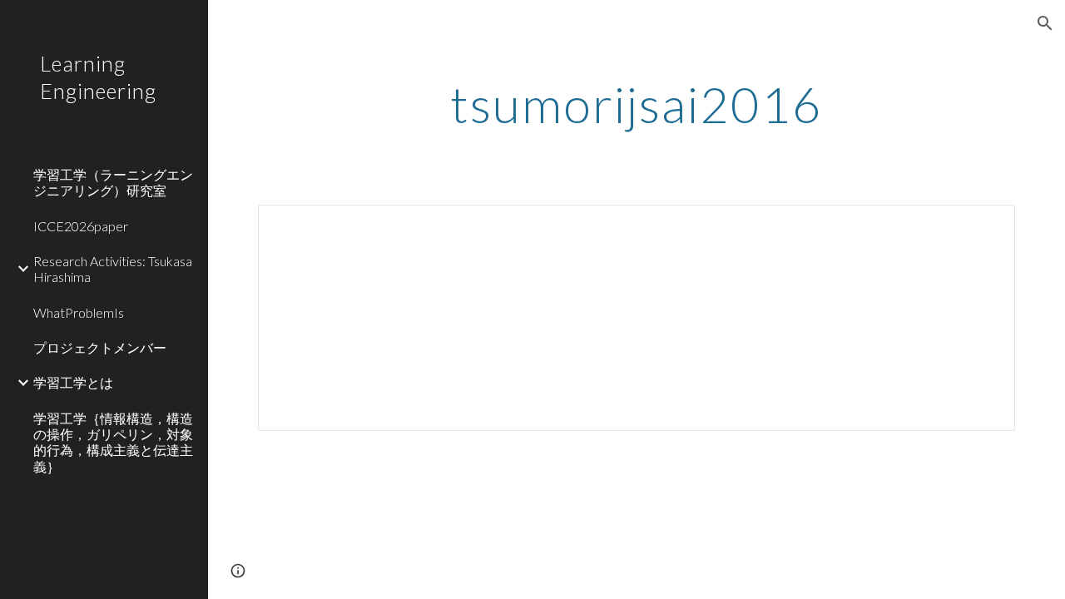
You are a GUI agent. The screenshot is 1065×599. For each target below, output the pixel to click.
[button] (1045, 23)
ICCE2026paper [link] (80, 226)
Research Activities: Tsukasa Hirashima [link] (112, 269)
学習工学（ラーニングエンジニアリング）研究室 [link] (113, 182)
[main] (637, 104)
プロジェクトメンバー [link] (99, 347)
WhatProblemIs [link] (78, 312)
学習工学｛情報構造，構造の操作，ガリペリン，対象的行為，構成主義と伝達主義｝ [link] (113, 442)
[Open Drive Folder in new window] (983, 226)
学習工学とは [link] (73, 382)
